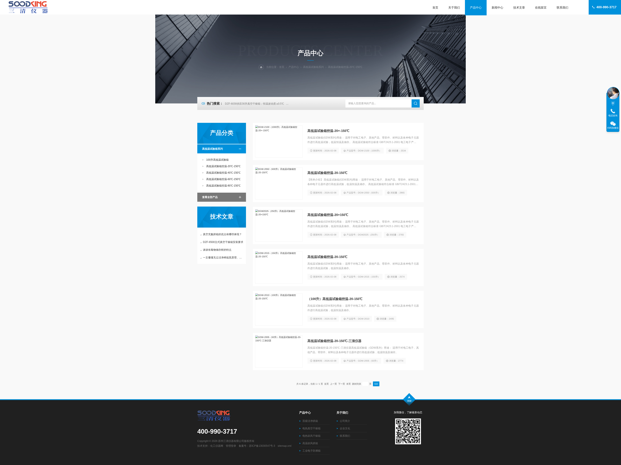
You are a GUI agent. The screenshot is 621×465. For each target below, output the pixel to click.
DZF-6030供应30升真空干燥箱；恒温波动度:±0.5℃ (254, 103)
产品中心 (476, 7)
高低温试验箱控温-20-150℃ (327, 173)
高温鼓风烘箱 (310, 443)
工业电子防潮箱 (311, 450)
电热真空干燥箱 (311, 428)
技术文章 (519, 7)
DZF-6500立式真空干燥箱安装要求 (223, 242)
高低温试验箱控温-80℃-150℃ (223, 185)
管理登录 (231, 445)
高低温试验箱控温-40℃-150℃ (223, 172)
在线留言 (541, 7)
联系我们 (562, 7)
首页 (435, 7)
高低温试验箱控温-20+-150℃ (328, 131)
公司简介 (345, 421)
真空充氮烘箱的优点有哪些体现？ (222, 234)
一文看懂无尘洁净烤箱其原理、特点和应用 (223, 257)
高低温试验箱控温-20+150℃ (327, 215)
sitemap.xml (284, 445)
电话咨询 (612, 115)
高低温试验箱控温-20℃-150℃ (223, 166)
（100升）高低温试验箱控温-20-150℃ (334, 299)
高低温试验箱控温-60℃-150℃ (223, 179)
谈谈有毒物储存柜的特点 (217, 249)
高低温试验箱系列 (313, 67)
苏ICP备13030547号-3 (262, 445)
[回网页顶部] (613, 104)
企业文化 (345, 428)
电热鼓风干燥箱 (311, 435)
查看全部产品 (210, 197)
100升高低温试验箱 (217, 159)
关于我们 (454, 7)
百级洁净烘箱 (310, 421)
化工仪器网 (216, 445)
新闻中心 (497, 7)
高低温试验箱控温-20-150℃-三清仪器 (334, 341)
